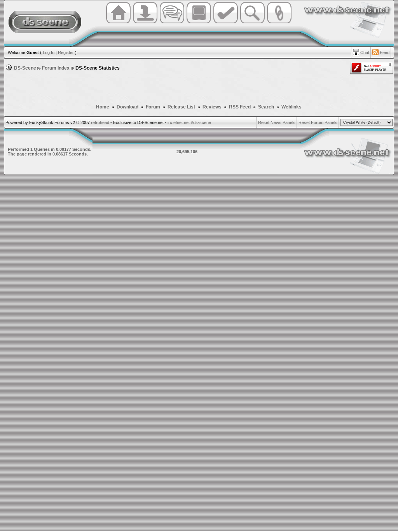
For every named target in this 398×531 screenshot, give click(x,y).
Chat (364, 52)
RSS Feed (240, 107)
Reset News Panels (276, 122)
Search (266, 107)
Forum (153, 107)
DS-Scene (25, 68)
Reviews (212, 107)
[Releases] (198, 22)
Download (128, 107)
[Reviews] (225, 22)
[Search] (252, 22)
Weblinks (291, 107)
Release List (181, 107)
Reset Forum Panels (317, 122)
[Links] (279, 22)
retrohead (100, 122)
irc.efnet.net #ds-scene (189, 122)
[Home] (118, 22)
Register (66, 52)
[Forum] (172, 22)
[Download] (145, 22)
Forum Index (56, 68)
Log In (48, 52)
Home (102, 107)
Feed (384, 52)
